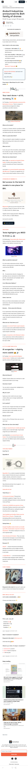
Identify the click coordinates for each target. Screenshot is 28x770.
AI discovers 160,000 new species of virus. (13, 505)
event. (23, 239)
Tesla (15, 256)
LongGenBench (6, 555)
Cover (21, 435)
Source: (9, 121)
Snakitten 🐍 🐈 (7, 627)
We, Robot (19, 239)
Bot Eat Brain (5, 6)
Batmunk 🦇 (6, 625)
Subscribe (22, 1)
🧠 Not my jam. (7, 652)
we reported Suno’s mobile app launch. (15, 427)
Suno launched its (13, 356)
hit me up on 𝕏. (18, 638)
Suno (15, 371)
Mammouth (5, 206)
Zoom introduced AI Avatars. (10, 536)
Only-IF (4, 546)
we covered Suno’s (15, 435)
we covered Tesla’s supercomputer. (16, 326)
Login (16, 1)
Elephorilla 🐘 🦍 (7, 623)
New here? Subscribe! (10, 66)
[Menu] (26, 2)
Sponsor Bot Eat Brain (9, 71)
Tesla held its (13, 239)
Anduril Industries (15, 121)
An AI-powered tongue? (8, 496)
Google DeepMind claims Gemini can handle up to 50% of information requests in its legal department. (13, 528)
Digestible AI (6, 473)
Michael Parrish (9, 22)
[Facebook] (15, 758)
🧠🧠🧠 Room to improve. (9, 650)
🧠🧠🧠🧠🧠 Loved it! (8, 648)
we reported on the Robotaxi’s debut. (15, 335)
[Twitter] (12, 758)
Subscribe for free (7, 489)
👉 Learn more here (8, 223)
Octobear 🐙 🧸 (7, 621)
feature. (8, 358)
